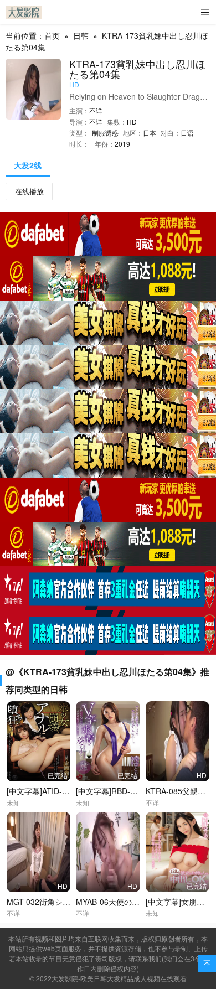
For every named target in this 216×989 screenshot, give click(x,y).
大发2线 (28, 164)
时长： (79, 143)
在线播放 (29, 191)
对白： (171, 132)
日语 (187, 132)
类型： (79, 132)
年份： (105, 143)
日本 (149, 132)
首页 (52, 35)
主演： (79, 110)
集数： (117, 121)
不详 (95, 110)
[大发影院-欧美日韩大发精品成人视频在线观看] (24, 12)
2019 (122, 143)
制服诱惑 (105, 132)
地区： (133, 132)
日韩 (81, 35)
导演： (79, 121)
